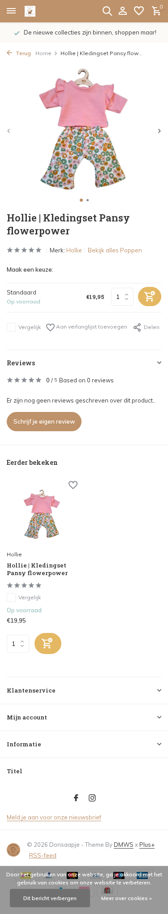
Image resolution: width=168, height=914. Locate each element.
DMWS (124, 844)
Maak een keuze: (30, 269)
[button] (81, 200)
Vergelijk (29, 327)
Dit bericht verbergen (50, 898)
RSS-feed (42, 855)
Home (43, 53)
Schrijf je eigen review (44, 421)
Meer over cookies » (126, 898)
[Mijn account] (122, 11)
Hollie (74, 250)
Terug (22, 53)
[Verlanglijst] (139, 11)
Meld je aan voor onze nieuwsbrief (54, 817)
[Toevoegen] (47, 643)
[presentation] (9, 130)
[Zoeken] (107, 10)
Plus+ (147, 844)
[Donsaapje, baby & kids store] (40, 11)
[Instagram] (92, 798)
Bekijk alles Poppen (115, 250)
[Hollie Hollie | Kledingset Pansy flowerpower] (42, 514)
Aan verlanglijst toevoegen (91, 326)
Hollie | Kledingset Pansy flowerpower (37, 569)
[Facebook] (76, 798)
